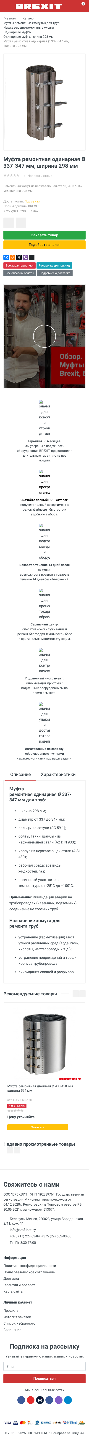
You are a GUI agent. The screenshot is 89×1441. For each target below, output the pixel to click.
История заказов (17, 1317)
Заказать (37, 1127)
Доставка (11, 1279)
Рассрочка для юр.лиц (54, 265)
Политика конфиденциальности (29, 1266)
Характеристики (58, 774)
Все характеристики (19, 265)
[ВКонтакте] (6, 257)
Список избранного (19, 1323)
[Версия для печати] (31, 257)
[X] (19, 257)
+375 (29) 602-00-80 (56, 1236)
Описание (20, 774)
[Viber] (25, 257)
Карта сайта (13, 1291)
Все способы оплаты (20, 273)
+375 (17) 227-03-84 (25, 1236)
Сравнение (12, 1330)
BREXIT (33, 206)
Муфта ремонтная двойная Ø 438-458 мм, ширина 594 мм (40, 1088)
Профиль (10, 1311)
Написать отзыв (40, 176)
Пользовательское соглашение (29, 1272)
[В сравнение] (21, 223)
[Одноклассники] (12, 257)
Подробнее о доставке (54, 273)
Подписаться (44, 1378)
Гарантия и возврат (19, 1285)
